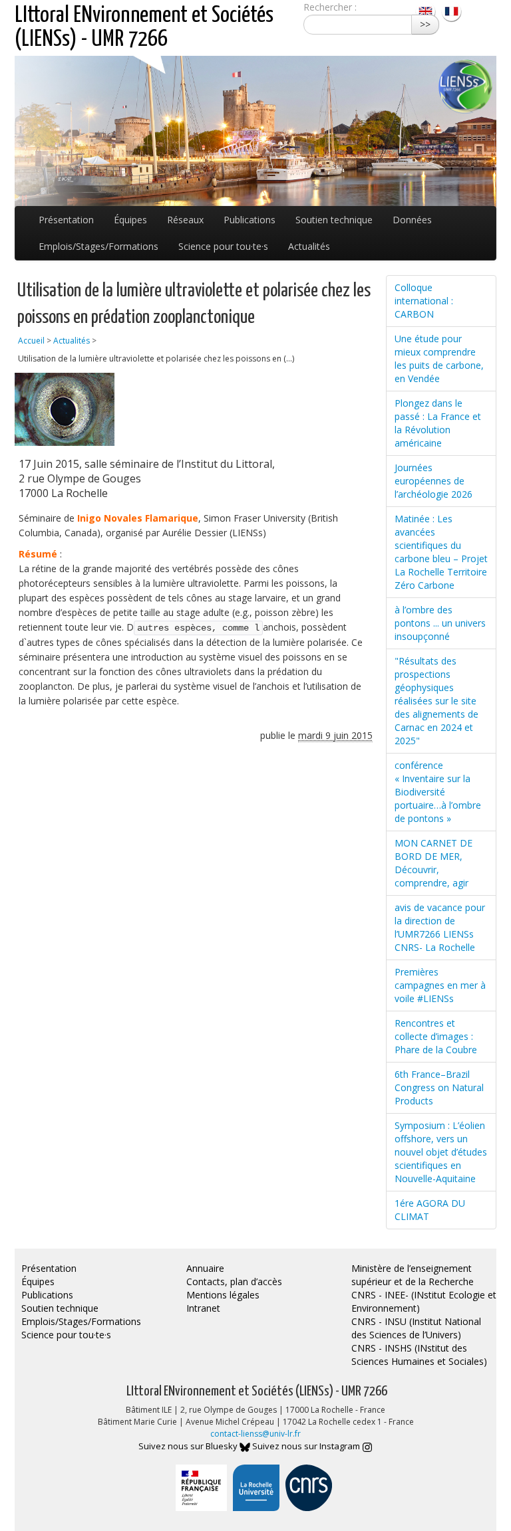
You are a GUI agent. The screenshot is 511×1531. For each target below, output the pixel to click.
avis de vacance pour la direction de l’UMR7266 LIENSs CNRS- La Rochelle (440, 927)
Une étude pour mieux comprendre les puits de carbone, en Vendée (439, 358)
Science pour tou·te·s (223, 246)
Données (412, 219)
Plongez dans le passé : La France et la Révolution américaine (438, 423)
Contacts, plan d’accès (234, 1281)
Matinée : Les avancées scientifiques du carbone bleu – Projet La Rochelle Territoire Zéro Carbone (441, 551)
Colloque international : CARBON (424, 300)
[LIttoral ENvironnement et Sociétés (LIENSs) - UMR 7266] (427, 10)
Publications (249, 219)
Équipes (130, 219)
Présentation (66, 219)
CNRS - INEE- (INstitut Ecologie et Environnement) (423, 1301)
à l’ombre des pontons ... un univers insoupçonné (440, 623)
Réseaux (185, 219)
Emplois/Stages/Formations (98, 246)
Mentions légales (222, 1294)
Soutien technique (334, 219)
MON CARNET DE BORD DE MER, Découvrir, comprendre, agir (433, 863)
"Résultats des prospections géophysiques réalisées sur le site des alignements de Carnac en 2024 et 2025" (436, 701)
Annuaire (205, 1268)
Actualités (309, 246)
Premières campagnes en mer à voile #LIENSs (440, 985)
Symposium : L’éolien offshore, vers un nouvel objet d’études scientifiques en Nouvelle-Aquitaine (441, 1152)
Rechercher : (330, 7)
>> (425, 24)
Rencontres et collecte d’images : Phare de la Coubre (436, 1036)
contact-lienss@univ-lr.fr (255, 1433)
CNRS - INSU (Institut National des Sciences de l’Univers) (416, 1328)
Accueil (31, 340)
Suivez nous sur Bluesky (189, 1446)
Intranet (203, 1308)
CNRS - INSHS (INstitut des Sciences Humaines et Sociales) (419, 1355)
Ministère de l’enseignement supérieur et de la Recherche (412, 1275)
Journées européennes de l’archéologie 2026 (433, 480)
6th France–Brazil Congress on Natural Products (439, 1087)
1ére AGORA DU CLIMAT (430, 1210)
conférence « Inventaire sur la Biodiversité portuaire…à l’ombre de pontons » (438, 792)
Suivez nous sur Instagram (307, 1446)
